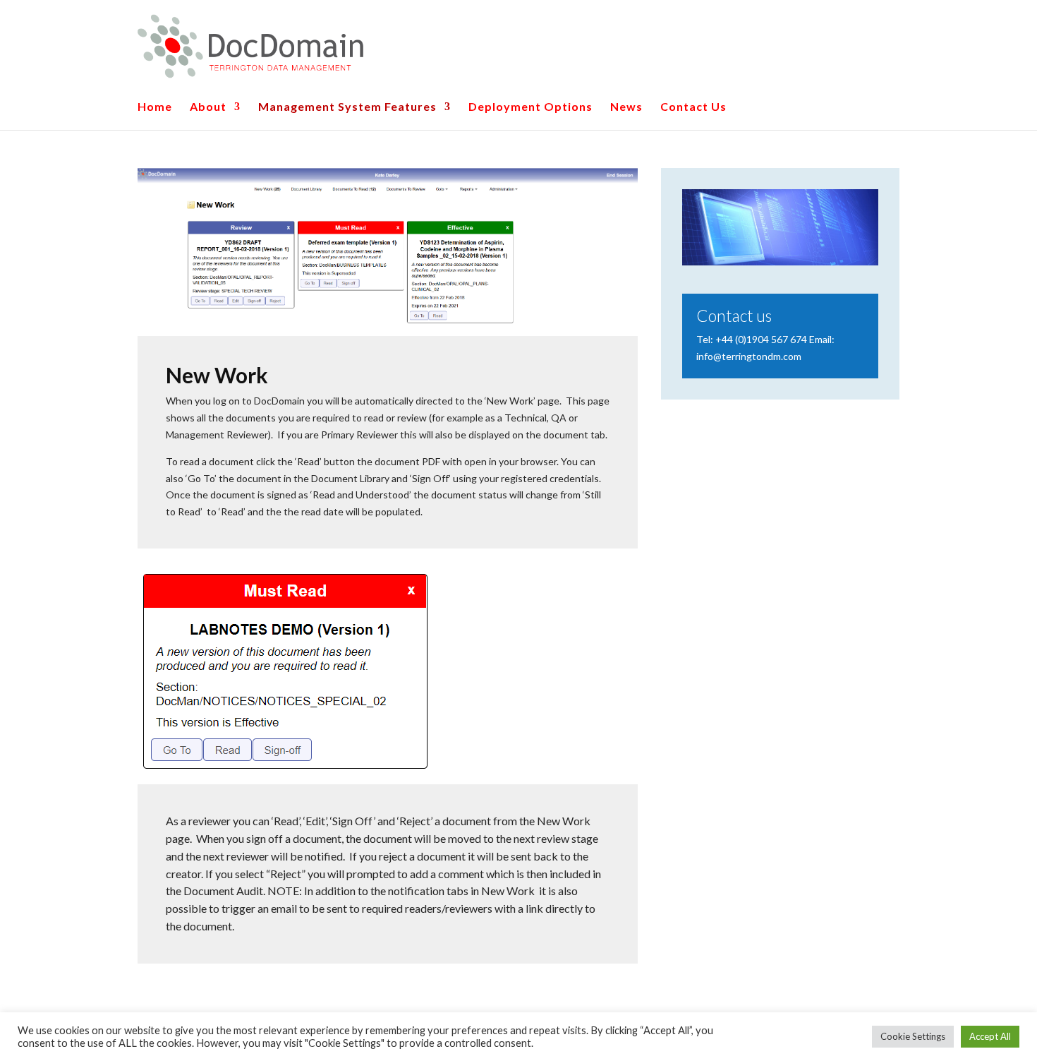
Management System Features (347, 107)
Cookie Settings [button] (912, 1036)
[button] (22, 21)
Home (155, 107)
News (626, 107)
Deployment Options (530, 107)
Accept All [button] (990, 1036)
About (208, 107)
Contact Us (693, 107)
